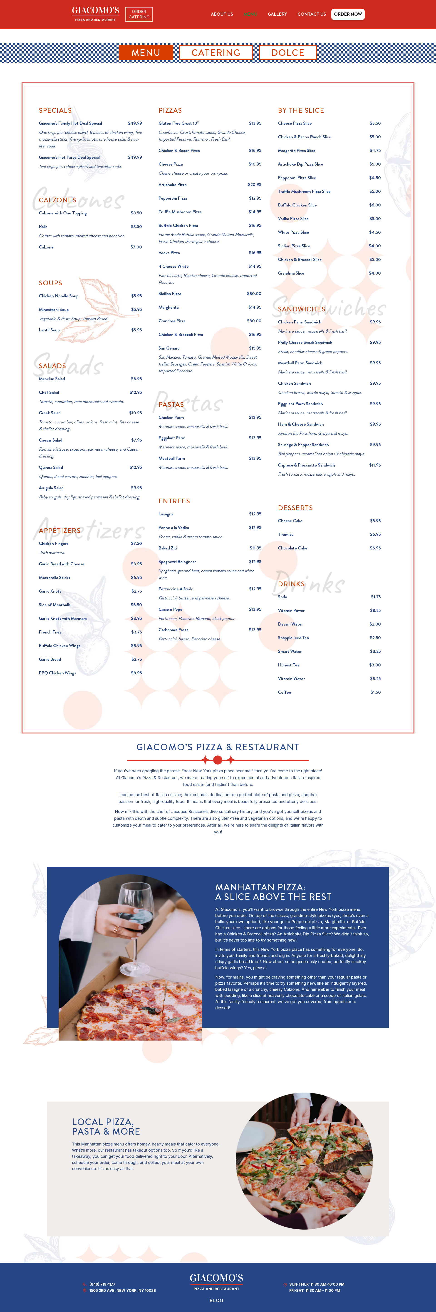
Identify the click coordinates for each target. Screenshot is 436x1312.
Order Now (348, 14)
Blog (217, 1300)
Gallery (277, 14)
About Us (222, 14)
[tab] (146, 52)
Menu (250, 14)
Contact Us (311, 14)
